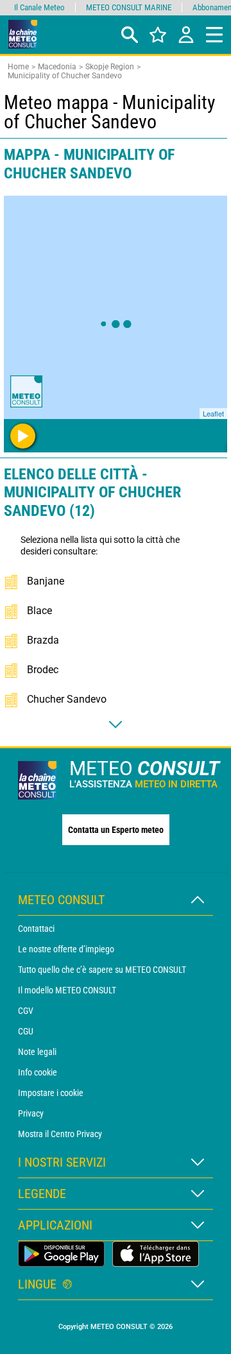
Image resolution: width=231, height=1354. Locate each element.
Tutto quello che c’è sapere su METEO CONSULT (102, 969)
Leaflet (213, 413)
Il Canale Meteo (39, 7)
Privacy (31, 1113)
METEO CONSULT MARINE (128, 7)
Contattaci (36, 928)
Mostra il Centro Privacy (60, 1134)
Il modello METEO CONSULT (67, 990)
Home (18, 66)
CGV (25, 1011)
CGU (25, 1031)
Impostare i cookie (50, 1093)
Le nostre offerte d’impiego (66, 949)
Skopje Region (109, 66)
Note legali (37, 1052)
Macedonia (57, 66)
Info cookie (37, 1072)
